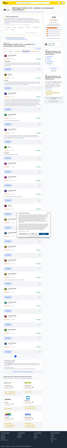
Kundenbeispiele (54, 438)
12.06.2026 (13, 319)
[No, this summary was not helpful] (40, 33)
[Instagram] (51, 70)
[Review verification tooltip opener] (24, 10)
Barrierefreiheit (19, 446)
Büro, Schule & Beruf (49, 91)
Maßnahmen (10, 363)
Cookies (13, 446)
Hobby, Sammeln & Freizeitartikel (30, 426)
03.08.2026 (13, 236)
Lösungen (52, 436)
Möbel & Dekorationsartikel (9, 426)
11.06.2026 (13, 333)
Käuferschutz (3, 436)
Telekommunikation (49, 94)
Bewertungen (3, 437)
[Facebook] (53, 70)
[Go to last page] (35, 356)
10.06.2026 (13, 346)
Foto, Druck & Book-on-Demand (10, 393)
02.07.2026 (13, 292)
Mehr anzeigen (49, 64)
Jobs (35, 438)
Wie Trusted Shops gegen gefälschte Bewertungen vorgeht (16, 39)
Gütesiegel (3, 434)
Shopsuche (19, 437)
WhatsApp (48, 58)
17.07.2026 (13, 263)
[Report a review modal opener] (39, 69)
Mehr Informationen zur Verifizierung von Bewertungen (22, 371)
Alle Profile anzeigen (53, 101)
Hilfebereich (19, 436)
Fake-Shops (19, 434)
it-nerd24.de (49, 59)
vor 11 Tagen (13, 118)
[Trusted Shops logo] (5, 3)
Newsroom (36, 437)
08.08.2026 (13, 180)
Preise (52, 437)
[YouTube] (55, 70)
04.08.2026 (13, 209)
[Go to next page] (32, 356)
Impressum (3, 446)
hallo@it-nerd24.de (50, 61)
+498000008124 (50, 56)
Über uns (35, 436)
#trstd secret (3, 438)
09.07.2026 (13, 194)
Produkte (52, 434)
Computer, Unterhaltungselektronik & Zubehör (53, 92)
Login (52, 441)
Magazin (35, 434)
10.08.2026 (13, 166)
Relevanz (39, 48)
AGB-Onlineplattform (27, 446)
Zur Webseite (53, 68)
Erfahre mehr (30, 378)
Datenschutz (8, 446)
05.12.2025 (13, 96)
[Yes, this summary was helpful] (38, 33)
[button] (59, 3)
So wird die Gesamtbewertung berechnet (54, 38)
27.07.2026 (13, 150)
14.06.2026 (13, 277)
